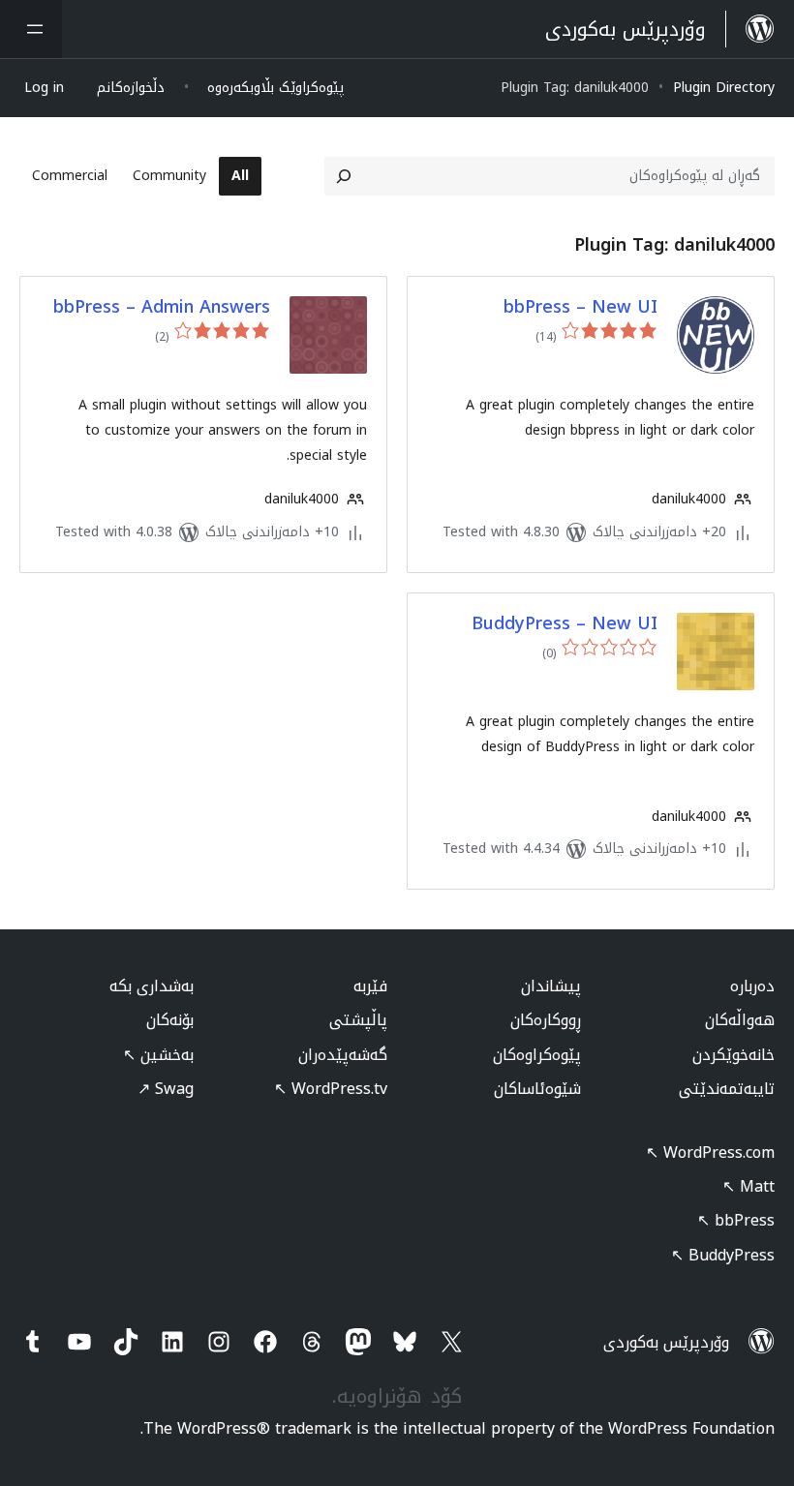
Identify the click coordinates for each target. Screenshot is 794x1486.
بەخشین (158, 1055)
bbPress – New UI (580, 307)
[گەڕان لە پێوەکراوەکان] (343, 176)
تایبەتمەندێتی (727, 1089)
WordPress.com (710, 1152)
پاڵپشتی (358, 1020)
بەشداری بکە (151, 986)
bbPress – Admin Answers (161, 307)
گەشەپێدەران (342, 1055)
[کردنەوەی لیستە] (31, 29)
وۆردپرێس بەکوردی (666, 1342)
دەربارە (752, 986)
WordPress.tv (330, 1089)
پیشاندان (551, 986)
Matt (748, 1186)
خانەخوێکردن (733, 1055)
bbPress (736, 1220)
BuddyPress (723, 1255)
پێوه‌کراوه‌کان (537, 1055)
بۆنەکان (170, 1020)
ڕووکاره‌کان (545, 1020)
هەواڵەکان (740, 1020)
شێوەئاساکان (537, 1089)
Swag (165, 1089)
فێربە (370, 986)
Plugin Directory (724, 88)
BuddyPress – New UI (564, 624)
